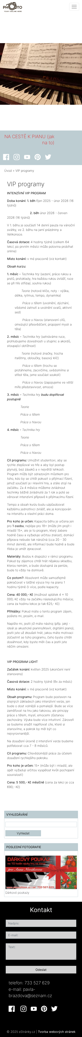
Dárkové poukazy (17, 892)
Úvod (8, 170)
